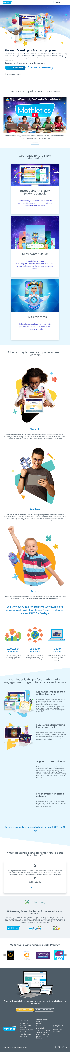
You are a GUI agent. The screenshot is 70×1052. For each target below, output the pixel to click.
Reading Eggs (57, 1029)
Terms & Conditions (42, 1032)
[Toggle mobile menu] (66, 2)
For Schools (24, 1023)
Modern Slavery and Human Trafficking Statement (42, 1036)
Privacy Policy (40, 1028)
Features (23, 1027)
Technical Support (26, 1034)
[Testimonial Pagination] (31, 887)
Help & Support (25, 1032)
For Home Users (25, 1025)
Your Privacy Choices (43, 1030)
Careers (38, 1024)
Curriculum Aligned (26, 1030)
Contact (38, 1026)
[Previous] (5, 955)
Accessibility (24, 1036)
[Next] (65, 955)
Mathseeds (56, 1031)
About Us (39, 1021)
